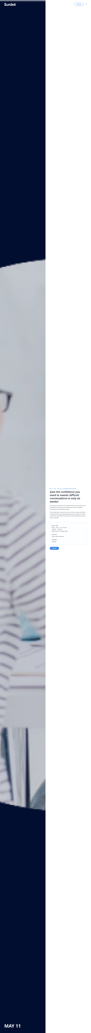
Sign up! (79, 4)
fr (86, 4)
